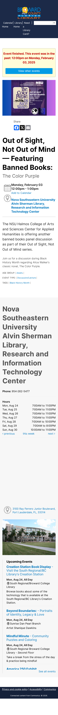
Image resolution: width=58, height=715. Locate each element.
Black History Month (20, 283)
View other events (29, 71)
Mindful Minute (27, 638)
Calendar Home (7, 24)
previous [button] (9, 433)
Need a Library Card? (26, 28)
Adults (20, 273)
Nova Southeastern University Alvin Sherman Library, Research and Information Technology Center (33, 205)
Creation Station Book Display (29, 570)
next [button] (51, 433)
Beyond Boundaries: (29, 612)
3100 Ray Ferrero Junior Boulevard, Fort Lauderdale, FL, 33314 (34, 510)
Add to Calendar (21, 192)
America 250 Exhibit (21, 669)
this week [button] (28, 433)
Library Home (18, 24)
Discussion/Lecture (26, 278)
